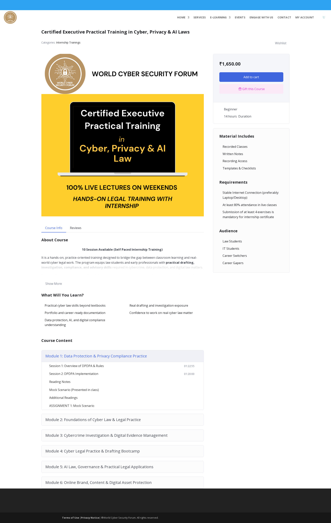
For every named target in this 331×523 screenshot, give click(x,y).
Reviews (75, 228)
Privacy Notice (90, 517)
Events (240, 17)
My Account (304, 17)
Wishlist (280, 43)
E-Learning (218, 17)
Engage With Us (261, 17)
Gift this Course (253, 89)
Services (199, 17)
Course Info (53, 228)
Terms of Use (71, 517)
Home (181, 17)
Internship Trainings (68, 42)
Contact (284, 17)
